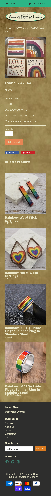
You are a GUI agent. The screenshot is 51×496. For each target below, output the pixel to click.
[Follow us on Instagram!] (19, 462)
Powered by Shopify (27, 477)
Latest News (12, 407)
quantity (9, 129)
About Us (9, 427)
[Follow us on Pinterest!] (13, 462)
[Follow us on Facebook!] (7, 462)
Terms (8, 430)
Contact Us (10, 434)
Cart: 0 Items (38, 3)
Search (8, 437)
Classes (9, 423)
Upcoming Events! (15, 412)
